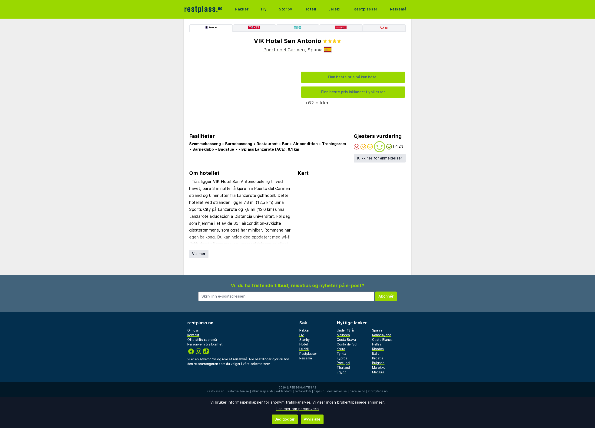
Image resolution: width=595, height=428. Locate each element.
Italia (375, 353)
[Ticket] (254, 28)
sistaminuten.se (238, 391)
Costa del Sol (347, 344)
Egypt (341, 372)
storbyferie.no (378, 391)
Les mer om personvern (297, 409)
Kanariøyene (381, 335)
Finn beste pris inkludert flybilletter (353, 92)
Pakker (242, 9)
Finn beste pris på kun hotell (353, 77)
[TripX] (297, 28)
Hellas (376, 344)
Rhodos (378, 349)
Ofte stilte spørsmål (202, 340)
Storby (285, 9)
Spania (377, 330)
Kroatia (377, 358)
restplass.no (216, 391)
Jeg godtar (285, 419)
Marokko (378, 367)
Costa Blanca (382, 340)
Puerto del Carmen (284, 50)
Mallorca (343, 335)
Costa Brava (346, 340)
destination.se (337, 391)
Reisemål (399, 9)
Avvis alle (312, 419)
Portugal (343, 363)
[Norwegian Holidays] (341, 28)
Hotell (310, 9)
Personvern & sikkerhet (205, 344)
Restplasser (366, 9)
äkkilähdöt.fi (284, 391)
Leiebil (335, 9)
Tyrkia (341, 353)
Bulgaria (378, 363)
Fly (264, 9)
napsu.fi (319, 391)
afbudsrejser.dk (262, 391)
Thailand (343, 367)
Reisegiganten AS (303, 387)
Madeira (378, 372)
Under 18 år (345, 330)
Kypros (342, 358)
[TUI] (384, 28)
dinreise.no (357, 391)
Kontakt (193, 335)
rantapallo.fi (303, 391)
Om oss (193, 330)
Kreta (341, 349)
